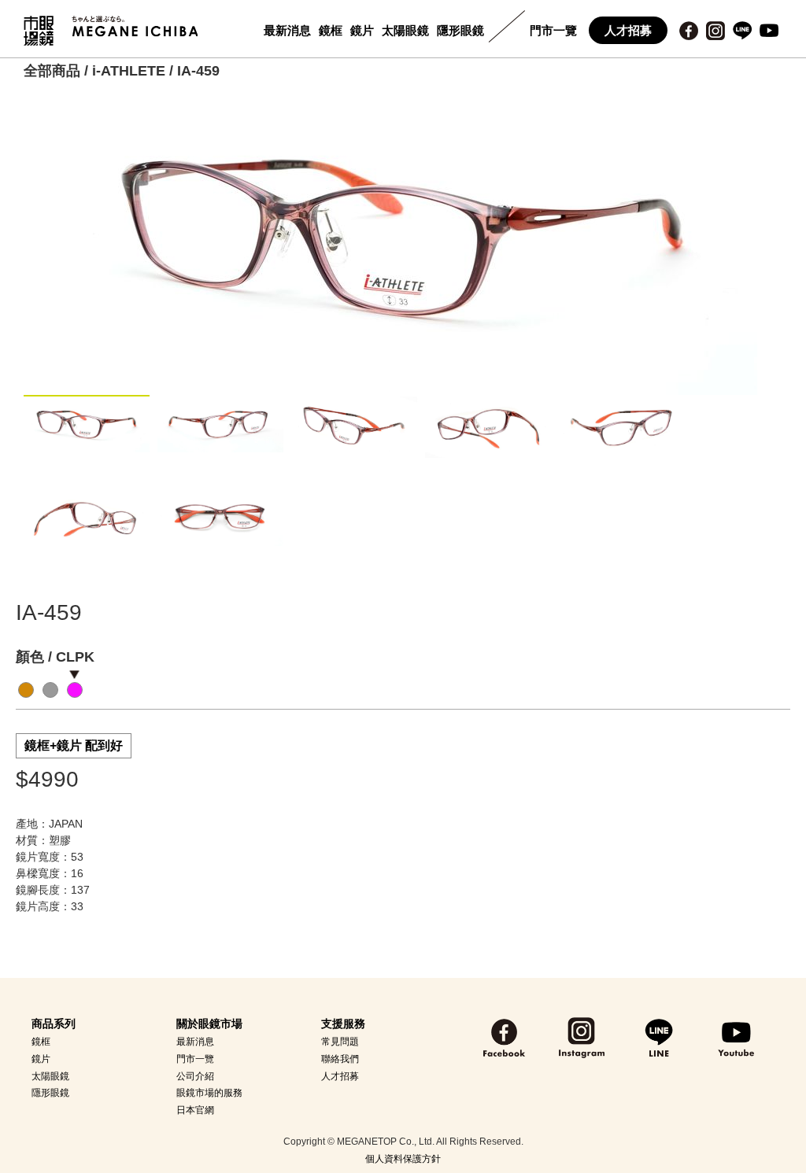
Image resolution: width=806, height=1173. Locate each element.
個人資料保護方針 (403, 1158)
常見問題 (340, 1041)
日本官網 (195, 1110)
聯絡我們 (340, 1058)
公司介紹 (195, 1076)
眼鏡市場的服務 (209, 1092)
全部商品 (52, 71)
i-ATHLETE (128, 71)
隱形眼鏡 (460, 30)
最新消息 (287, 30)
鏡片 (362, 30)
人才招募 (628, 30)
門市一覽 (553, 30)
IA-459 (198, 71)
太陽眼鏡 (405, 30)
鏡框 (330, 30)
